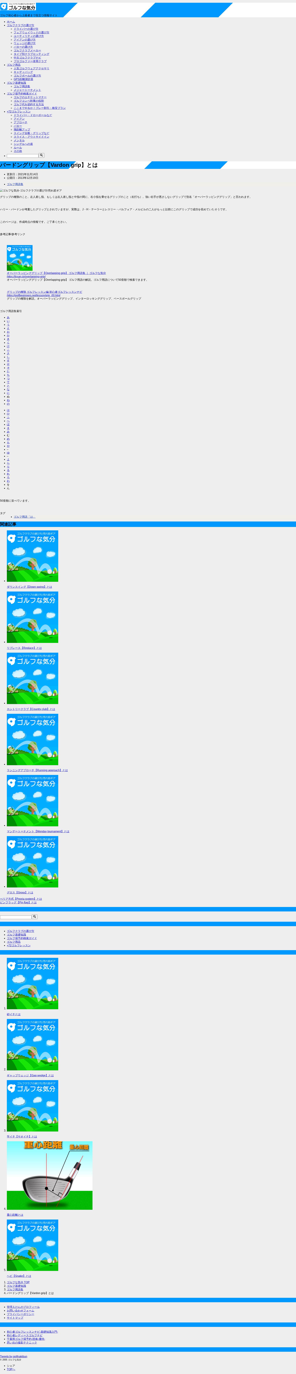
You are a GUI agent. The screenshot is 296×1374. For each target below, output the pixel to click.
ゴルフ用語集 (22, 86)
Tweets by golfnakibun (13, 1356)
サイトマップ (15, 1317)
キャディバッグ (23, 72)
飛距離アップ (22, 129)
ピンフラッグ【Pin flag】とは (18, 902)
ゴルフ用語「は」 (25, 516)
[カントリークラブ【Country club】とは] (32, 703)
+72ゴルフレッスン (19, 111)
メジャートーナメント (27, 90)
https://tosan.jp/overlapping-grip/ (26, 276)
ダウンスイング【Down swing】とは (29, 586)
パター (18, 126)
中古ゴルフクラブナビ (27, 57)
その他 (18, 151)
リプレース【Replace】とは (24, 647)
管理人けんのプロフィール (23, 1306)
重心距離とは (15, 1214)
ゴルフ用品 (14, 64)
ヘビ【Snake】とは (19, 1275)
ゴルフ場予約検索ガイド (22, 93)
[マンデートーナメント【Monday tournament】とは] (32, 825)
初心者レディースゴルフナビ (24, 1335)
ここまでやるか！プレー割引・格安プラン (40, 108)
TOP (18, 1282)
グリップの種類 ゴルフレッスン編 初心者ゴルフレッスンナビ (44, 291)
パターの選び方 (23, 46)
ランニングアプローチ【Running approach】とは (37, 770)
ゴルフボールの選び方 (27, 75)
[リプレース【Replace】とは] (32, 642)
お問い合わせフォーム (20, 1310)
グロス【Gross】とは (20, 892)
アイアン (19, 118)
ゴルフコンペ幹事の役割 (29, 100)
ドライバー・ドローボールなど (33, 115)
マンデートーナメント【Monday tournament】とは (38, 831)
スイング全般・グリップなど (31, 133)
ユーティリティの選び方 (29, 36)
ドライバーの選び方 (26, 28)
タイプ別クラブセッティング (31, 54)
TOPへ (11, 1369)
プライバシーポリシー (20, 1314)
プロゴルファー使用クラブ (30, 61)
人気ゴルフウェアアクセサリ (31, 68)
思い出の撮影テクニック (22, 1342)
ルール (18, 147)
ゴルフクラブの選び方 (20, 25)
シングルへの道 (23, 143)
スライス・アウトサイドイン (31, 136)
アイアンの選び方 (25, 39)
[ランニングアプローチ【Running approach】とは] (32, 764)
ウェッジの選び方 (25, 43)
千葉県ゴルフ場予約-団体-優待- (26, 1339)
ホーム (11, 21)
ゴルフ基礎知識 (16, 82)
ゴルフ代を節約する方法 (29, 104)
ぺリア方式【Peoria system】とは (21, 898)
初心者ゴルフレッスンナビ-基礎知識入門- (32, 1331)
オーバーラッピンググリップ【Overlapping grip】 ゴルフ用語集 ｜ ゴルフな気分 (56, 273)
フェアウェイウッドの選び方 (31, 32)
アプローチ (20, 122)
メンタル (19, 140)
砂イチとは (14, 1014)
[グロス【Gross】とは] (32, 886)
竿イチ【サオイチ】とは (22, 1136)
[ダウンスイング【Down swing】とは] (32, 580)
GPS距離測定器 (23, 79)
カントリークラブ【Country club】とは (31, 709)
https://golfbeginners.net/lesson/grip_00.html (33, 295)
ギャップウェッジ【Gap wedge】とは (30, 1075)
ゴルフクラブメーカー (27, 50)
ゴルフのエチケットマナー (30, 97)
